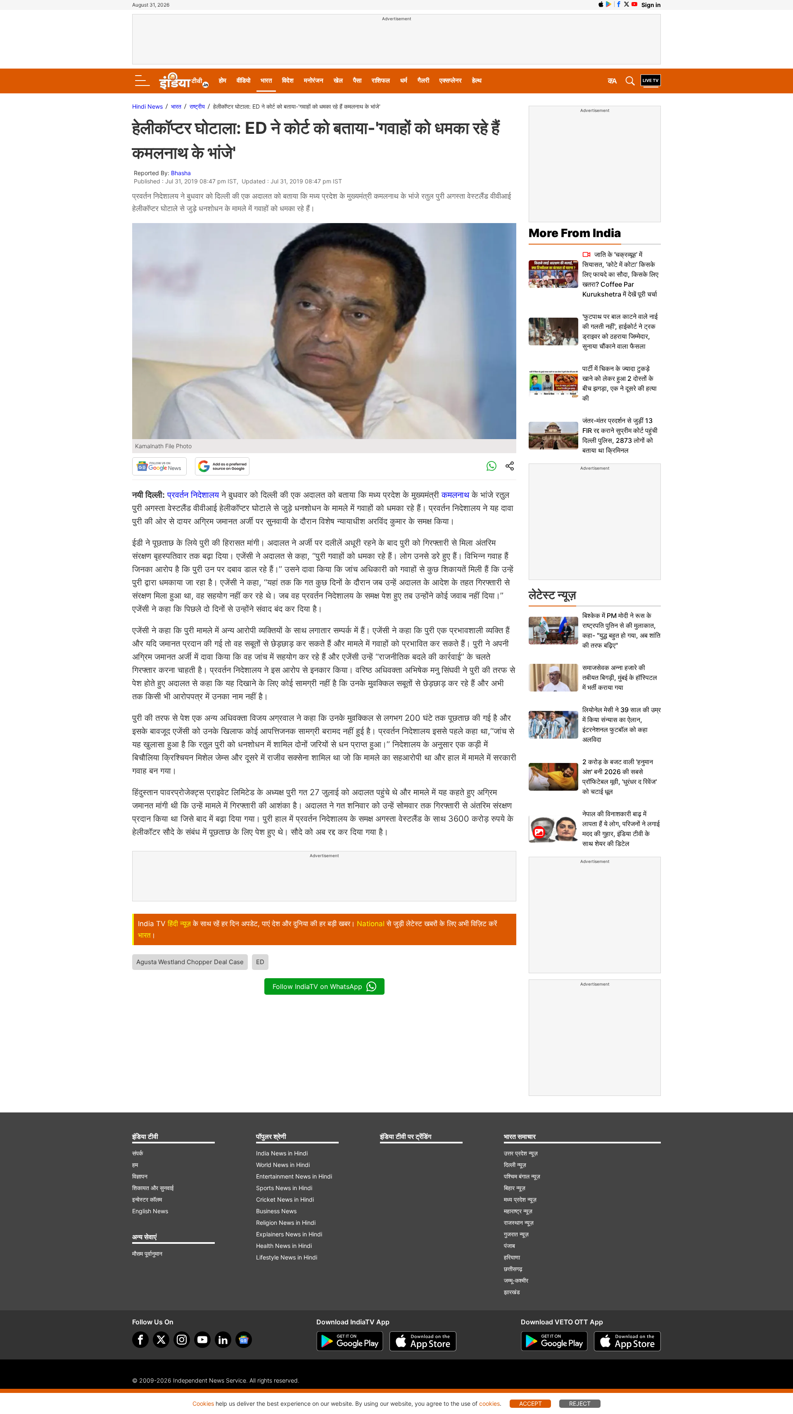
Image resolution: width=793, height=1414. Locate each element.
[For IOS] (627, 1341)
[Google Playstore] (349, 1341)
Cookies (203, 1403)
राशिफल (381, 80)
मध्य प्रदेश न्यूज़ (520, 1199)
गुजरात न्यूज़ (516, 1234)
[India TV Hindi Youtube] (634, 4)
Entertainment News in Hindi (294, 1176)
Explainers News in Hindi (289, 1234)
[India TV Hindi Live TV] (651, 81)
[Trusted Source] (222, 466)
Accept (530, 1403)
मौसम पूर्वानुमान (147, 1253)
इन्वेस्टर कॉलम (147, 1199)
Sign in (651, 4)
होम (222, 80)
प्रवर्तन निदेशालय (194, 495)
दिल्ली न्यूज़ (515, 1164)
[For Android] (554, 1341)
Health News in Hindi (284, 1245)
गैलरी (423, 80)
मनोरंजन (313, 80)
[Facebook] (140, 1339)
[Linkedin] (223, 1339)
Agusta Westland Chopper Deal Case (190, 962)
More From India (575, 233)
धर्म (403, 80)
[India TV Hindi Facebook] (619, 4)
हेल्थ (477, 80)
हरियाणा (512, 1257)
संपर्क (137, 1153)
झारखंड (512, 1291)
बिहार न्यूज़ (514, 1187)
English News (150, 1210)
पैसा (357, 80)
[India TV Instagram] (181, 1339)
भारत (266, 80)
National (371, 924)
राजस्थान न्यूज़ (519, 1222)
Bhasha (181, 172)
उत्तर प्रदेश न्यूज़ (521, 1153)
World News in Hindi (283, 1164)
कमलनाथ (455, 495)
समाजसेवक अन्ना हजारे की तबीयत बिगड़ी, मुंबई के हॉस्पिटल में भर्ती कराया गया (619, 677)
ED (260, 962)
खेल (338, 80)
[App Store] (422, 1341)
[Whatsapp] (491, 466)
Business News (276, 1210)
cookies (489, 1403)
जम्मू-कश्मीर (516, 1280)
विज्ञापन (139, 1176)
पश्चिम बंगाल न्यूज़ (522, 1176)
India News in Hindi (282, 1153)
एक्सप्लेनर (450, 80)
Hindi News (147, 106)
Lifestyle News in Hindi (286, 1257)
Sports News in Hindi (284, 1187)
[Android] (609, 4)
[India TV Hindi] (184, 81)
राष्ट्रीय (197, 106)
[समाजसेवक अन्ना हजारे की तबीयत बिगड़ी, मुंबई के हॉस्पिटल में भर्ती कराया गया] (553, 678)
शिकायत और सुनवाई (153, 1187)
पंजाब (509, 1245)
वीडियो (243, 80)
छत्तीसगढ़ (513, 1268)
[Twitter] (161, 1339)
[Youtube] (202, 1339)
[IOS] (601, 4)
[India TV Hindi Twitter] (626, 4)
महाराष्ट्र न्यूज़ (518, 1210)
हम (135, 1164)
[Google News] (159, 466)
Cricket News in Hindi (285, 1199)
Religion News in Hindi (286, 1222)
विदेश (288, 80)
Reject (580, 1403)
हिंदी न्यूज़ (179, 924)
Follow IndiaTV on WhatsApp (317, 986)
